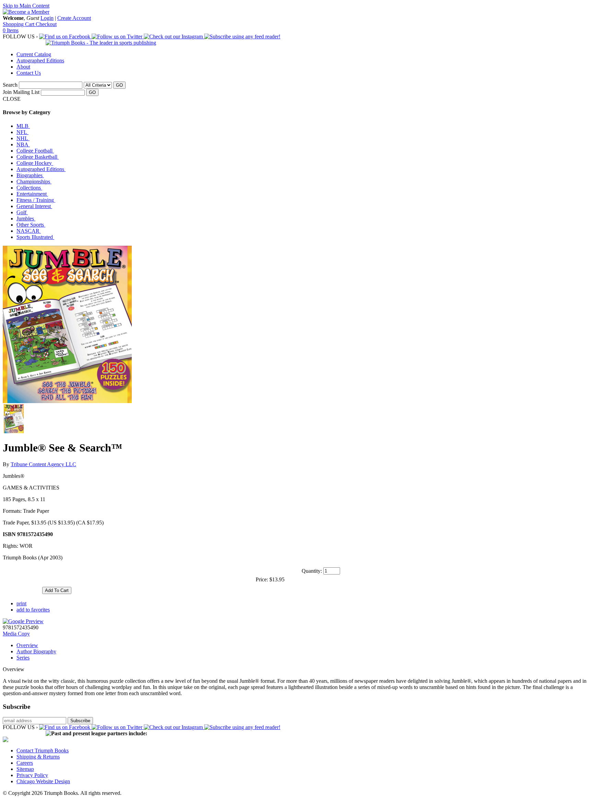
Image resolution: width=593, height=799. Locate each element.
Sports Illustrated (35, 237)
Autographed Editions (40, 60)
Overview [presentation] (27, 645)
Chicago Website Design (43, 781)
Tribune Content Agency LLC (43, 464)
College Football (35, 151)
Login (47, 18)
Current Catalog (33, 54)
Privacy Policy (32, 775)
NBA (23, 144)
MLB (23, 126)
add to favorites (33, 610)
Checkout (46, 24)
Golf (22, 212)
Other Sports (30, 225)
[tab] (303, 645)
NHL (23, 138)
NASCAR (28, 231)
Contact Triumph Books (42, 750)
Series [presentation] (23, 658)
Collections (29, 188)
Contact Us (28, 73)
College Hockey (34, 163)
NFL (22, 132)
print (21, 603)
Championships (33, 181)
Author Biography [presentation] (36, 651)
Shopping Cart (19, 24)
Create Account (74, 18)
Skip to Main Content (26, 6)
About (23, 67)
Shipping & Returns (38, 757)
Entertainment (32, 194)
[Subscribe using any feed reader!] (242, 36)
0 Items (11, 30)
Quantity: (312, 571)
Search (10, 85)
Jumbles (25, 218)
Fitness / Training (35, 200)
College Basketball (37, 157)
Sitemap (25, 769)
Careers (24, 763)
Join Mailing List (21, 92)
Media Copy (16, 634)
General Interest (34, 206)
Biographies (30, 175)
